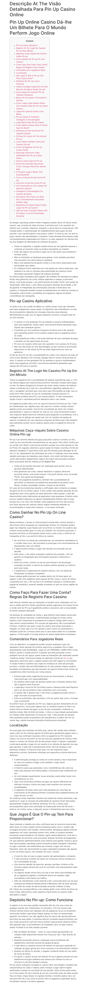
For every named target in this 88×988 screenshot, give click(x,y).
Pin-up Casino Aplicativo (27, 45)
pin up (66, 658)
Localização (21, 73)
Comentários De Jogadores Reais (30, 70)
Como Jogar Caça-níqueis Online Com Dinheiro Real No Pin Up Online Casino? (32, 106)
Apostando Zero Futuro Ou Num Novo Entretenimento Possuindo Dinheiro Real (30, 199)
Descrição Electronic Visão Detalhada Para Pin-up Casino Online (29, 155)
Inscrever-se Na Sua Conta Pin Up (31, 183)
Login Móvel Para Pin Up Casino (30, 122)
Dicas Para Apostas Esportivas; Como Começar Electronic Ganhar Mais (31, 166)
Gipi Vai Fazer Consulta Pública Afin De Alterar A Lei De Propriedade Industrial (31, 213)
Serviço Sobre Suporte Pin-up (29, 161)
